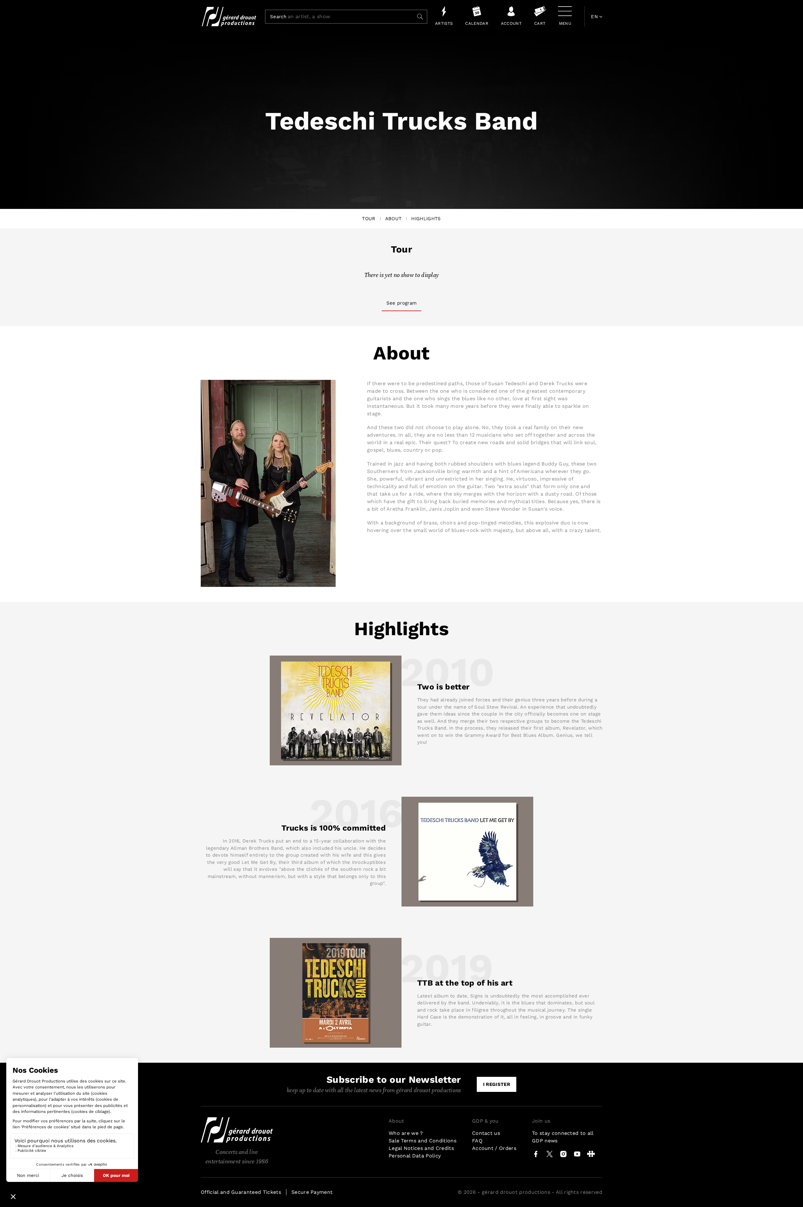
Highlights (426, 218)
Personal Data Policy (415, 1156)
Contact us (486, 1133)
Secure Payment (311, 1192)
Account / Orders (494, 1148)
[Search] (420, 16)
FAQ (477, 1141)
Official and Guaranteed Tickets (241, 1192)
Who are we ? (406, 1133)
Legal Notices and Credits (421, 1148)
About (393, 218)
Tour (368, 218)
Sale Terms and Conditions (422, 1141)
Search (278, 16)
